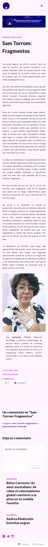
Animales (6, 37)
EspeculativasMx (10, 374)
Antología (17, 37)
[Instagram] (12, 536)
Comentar (36, 468)
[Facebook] (4, 536)
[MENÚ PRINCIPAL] (42, 6)
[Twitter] (8, 536)
